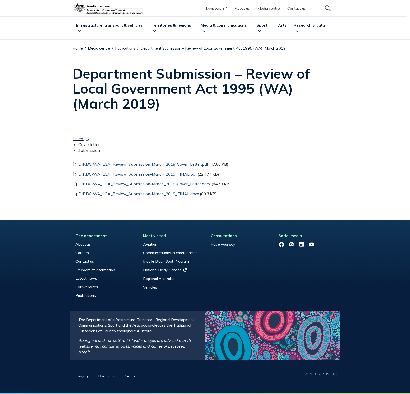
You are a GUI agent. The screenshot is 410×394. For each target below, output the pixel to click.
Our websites (86, 286)
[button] (327, 8)
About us (242, 8)
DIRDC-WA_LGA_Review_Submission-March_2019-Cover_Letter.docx (145, 183)
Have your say (223, 244)
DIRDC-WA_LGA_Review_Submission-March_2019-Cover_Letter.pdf (143, 164)
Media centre (268, 8)
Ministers (213, 8)
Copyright (83, 376)
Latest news (86, 278)
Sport (261, 25)
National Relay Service (162, 269)
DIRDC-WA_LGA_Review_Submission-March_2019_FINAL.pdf (138, 174)
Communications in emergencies (170, 252)
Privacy (129, 376)
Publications (125, 48)
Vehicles (150, 287)
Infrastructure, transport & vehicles (109, 25)
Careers (82, 252)
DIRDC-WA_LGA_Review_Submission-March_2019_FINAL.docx (139, 193)
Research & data (309, 25)
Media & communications (224, 25)
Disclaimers (107, 376)
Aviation (150, 244)
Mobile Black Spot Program (166, 261)
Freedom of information (95, 269)
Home (78, 48)
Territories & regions (171, 25)
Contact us (296, 8)
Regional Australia (158, 278)
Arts (282, 25)
